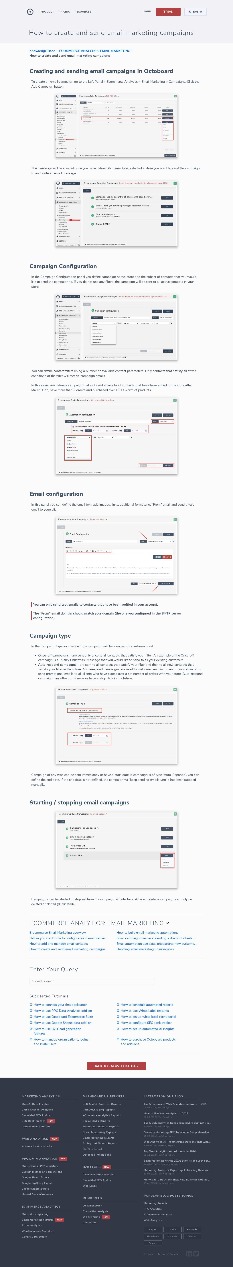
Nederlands (153, 1236)
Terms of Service (168, 1254)
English (153, 1229)
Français (172, 1236)
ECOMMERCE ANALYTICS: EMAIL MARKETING (94, 51)
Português (192, 1229)
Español (173, 1229)
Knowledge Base (42, 51)
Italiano (192, 1236)
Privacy (148, 1254)
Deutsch (153, 1243)
